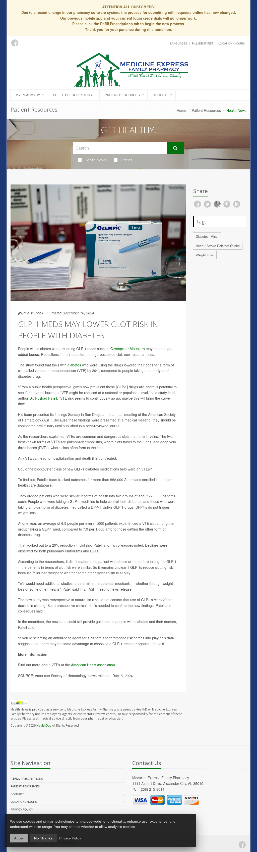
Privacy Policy (22, 809)
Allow (19, 838)
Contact (160, 94)
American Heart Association (93, 664)
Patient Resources (122, 94)
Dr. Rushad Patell (43, 398)
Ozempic (117, 348)
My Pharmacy (28, 94)
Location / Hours (231, 43)
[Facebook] (242, 844)
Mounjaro (137, 348)
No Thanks (43, 838)
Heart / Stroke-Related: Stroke (218, 245)
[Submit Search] (175, 148)
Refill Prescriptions (72, 94)
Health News (95, 159)
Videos (126, 159)
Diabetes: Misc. (207, 236)
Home (181, 110)
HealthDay (43, 725)
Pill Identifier (203, 43)
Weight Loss (205, 255)
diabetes (74, 364)
